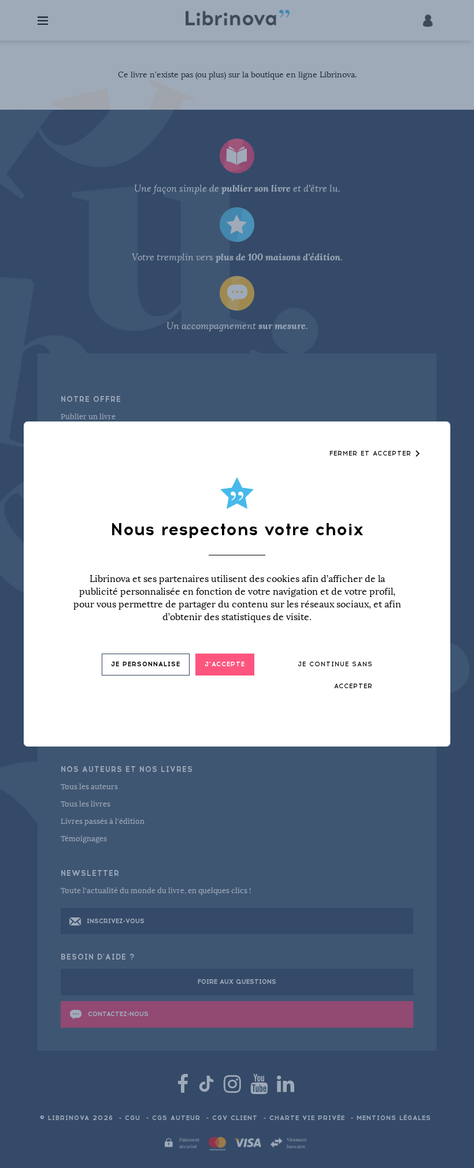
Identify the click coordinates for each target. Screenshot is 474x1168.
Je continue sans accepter (335, 675)
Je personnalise (145, 664)
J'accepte (225, 664)
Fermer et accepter (371, 453)
